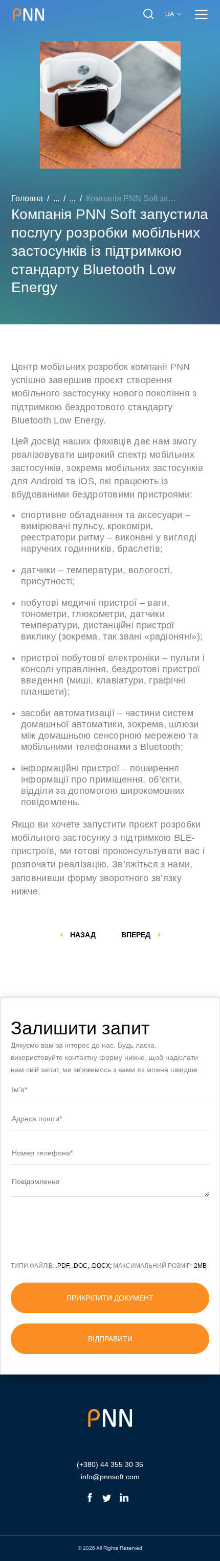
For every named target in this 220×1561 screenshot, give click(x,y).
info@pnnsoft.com (110, 1477)
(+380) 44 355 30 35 (110, 1464)
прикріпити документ (110, 1298)
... (56, 198)
